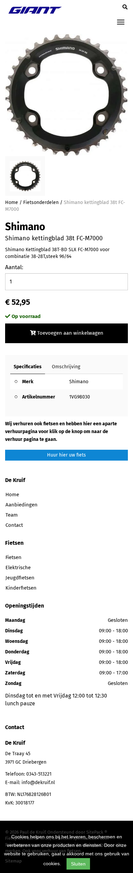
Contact (14, 525)
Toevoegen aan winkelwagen (69, 333)
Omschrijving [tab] (66, 367)
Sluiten (78, 864)
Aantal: (14, 267)
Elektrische (18, 567)
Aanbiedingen (21, 505)
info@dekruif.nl (38, 782)
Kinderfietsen (20, 588)
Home (11, 202)
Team (11, 515)
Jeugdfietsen (19, 578)
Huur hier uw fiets (66, 455)
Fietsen (13, 557)
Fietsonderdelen (41, 202)
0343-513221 (38, 774)
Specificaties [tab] (28, 367)
